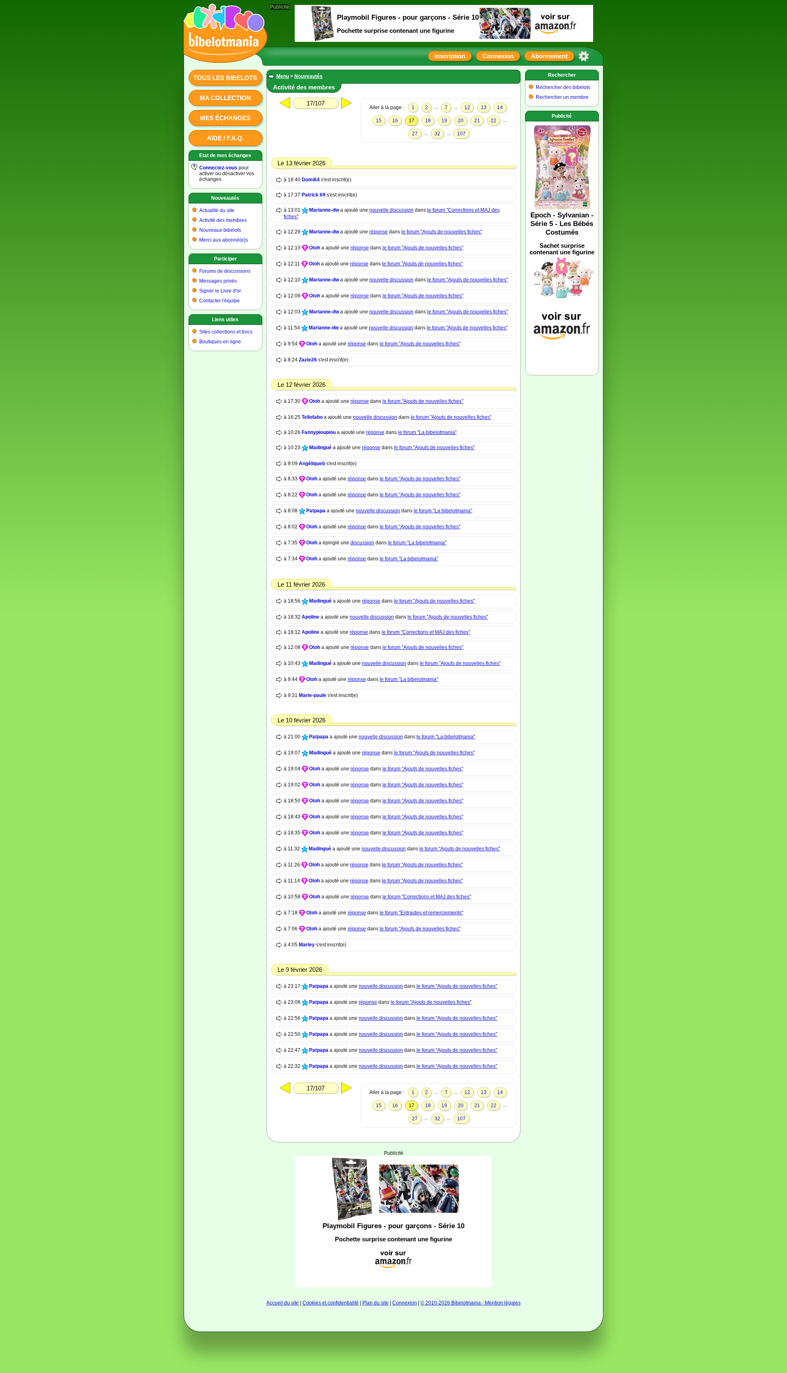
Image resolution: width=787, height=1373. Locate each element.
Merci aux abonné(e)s (223, 240)
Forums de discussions (224, 271)
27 (415, 134)
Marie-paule (312, 695)
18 (428, 120)
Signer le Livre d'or (220, 291)
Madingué (320, 447)
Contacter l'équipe (219, 301)
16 (395, 120)
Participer (225, 259)
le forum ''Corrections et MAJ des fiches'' (426, 632)
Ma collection (225, 97)
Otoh (314, 248)
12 (467, 107)
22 (493, 120)
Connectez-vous (218, 168)
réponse (378, 232)
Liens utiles (225, 319)
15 (379, 120)
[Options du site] (583, 56)
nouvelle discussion (391, 210)
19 (444, 120)
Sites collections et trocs (225, 332)
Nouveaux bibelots (220, 230)
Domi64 (311, 180)
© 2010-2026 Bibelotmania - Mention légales (471, 1303)
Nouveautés (225, 198)
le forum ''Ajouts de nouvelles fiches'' (441, 232)
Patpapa (315, 511)
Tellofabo (312, 417)
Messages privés (218, 281)
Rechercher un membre (562, 97)
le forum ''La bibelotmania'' (427, 432)
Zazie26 (308, 360)
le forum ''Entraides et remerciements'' (421, 913)
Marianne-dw (324, 210)
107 (461, 134)
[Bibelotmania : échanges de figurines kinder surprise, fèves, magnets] (223, 55)
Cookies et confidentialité (331, 1303)
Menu (282, 76)
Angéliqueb (312, 463)
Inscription (449, 56)
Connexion (498, 56)
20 (461, 120)
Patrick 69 (313, 195)
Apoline (310, 617)
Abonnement (549, 56)
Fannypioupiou (319, 432)
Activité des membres (223, 220)
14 (500, 107)
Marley (307, 945)
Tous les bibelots (225, 77)
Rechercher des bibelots (563, 87)
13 (484, 107)
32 (437, 134)
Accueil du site (282, 1303)
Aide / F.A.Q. (225, 138)
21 (477, 120)
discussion (362, 543)
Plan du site (375, 1303)
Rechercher (562, 75)
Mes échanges (225, 117)
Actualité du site (216, 210)
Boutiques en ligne (220, 342)
